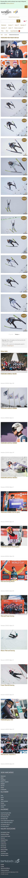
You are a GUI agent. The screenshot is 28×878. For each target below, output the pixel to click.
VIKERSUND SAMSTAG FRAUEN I (9, 477)
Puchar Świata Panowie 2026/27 (7, 820)
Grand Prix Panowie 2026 (6, 813)
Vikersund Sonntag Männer (8, 581)
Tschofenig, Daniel (4, 853)
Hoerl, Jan (3, 838)
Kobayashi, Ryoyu (4, 840)
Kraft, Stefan (3, 842)
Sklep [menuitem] (7, 31)
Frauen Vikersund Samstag (7, 685)
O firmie (2, 866)
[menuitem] (24, 21)
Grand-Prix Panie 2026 (5, 815)
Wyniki (2, 778)
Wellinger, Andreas (4, 855)
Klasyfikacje (3, 780)
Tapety (2, 799)
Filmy (2, 795)
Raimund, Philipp (4, 849)
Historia (2, 787)
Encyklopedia (3, 789)
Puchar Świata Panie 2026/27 (7, 822)
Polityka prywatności (10, 3)
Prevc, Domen (3, 847)
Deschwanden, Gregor (5, 832)
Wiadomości (3, 776)
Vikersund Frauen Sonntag (7, 616)
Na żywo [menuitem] (10, 25)
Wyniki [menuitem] (16, 25)
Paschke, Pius (3, 845)
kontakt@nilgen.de (10, 345)
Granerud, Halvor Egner (5, 836)
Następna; (17, 334)
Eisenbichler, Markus (5, 834)
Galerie (6, 34)
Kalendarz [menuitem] (23, 25)
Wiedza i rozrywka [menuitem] (18, 28)
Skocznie (2, 785)
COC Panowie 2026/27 (5, 824)
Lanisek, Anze (3, 844)
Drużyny (2, 803)
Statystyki (3, 783)
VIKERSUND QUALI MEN (7, 720)
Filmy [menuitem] (2, 31)
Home (2, 34)
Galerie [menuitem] (10, 28)
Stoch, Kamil (3, 851)
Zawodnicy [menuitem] (3, 28)
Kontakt (2, 864)
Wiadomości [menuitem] (3, 25)
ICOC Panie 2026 (4, 818)
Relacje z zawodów (4, 781)
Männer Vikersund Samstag (8, 650)
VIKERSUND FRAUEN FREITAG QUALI (10, 547)
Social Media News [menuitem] (15, 31)
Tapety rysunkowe (4, 801)
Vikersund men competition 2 (8, 754)
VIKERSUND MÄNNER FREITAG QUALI (10, 512)
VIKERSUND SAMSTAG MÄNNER (9, 443)
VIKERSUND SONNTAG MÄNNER (9, 408)
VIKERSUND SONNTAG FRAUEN (9, 374)
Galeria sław (3, 805)
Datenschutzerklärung (5, 868)
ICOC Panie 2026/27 (5, 826)
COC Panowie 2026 (4, 816)
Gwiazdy (2, 807)
